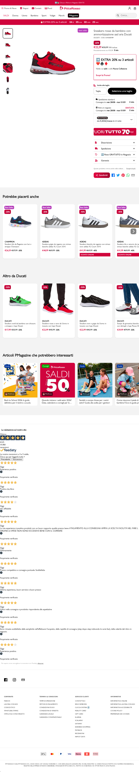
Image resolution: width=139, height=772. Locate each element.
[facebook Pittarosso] (5, 679)
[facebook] (113, 175)
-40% (82, 212)
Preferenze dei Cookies (119, 714)
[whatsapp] (128, 175)
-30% (7, 212)
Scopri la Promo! (103, 75)
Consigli (46, 366)
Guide (7, 366)
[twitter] (118, 175)
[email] (133, 175)
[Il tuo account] (129, 8)
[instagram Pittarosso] (14, 679)
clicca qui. (40, 663)
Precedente (5, 459)
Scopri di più (130, 169)
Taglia (98, 91)
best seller (83, 30)
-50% (7, 287)
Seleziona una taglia (122, 91)
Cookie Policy (116, 711)
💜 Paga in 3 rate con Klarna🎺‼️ (73, 2)
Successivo (17, 459)
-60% (97, 43)
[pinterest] (123, 175)
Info (117, 50)
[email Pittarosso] (23, 679)
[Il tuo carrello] (135, 8)
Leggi (131, 132)
